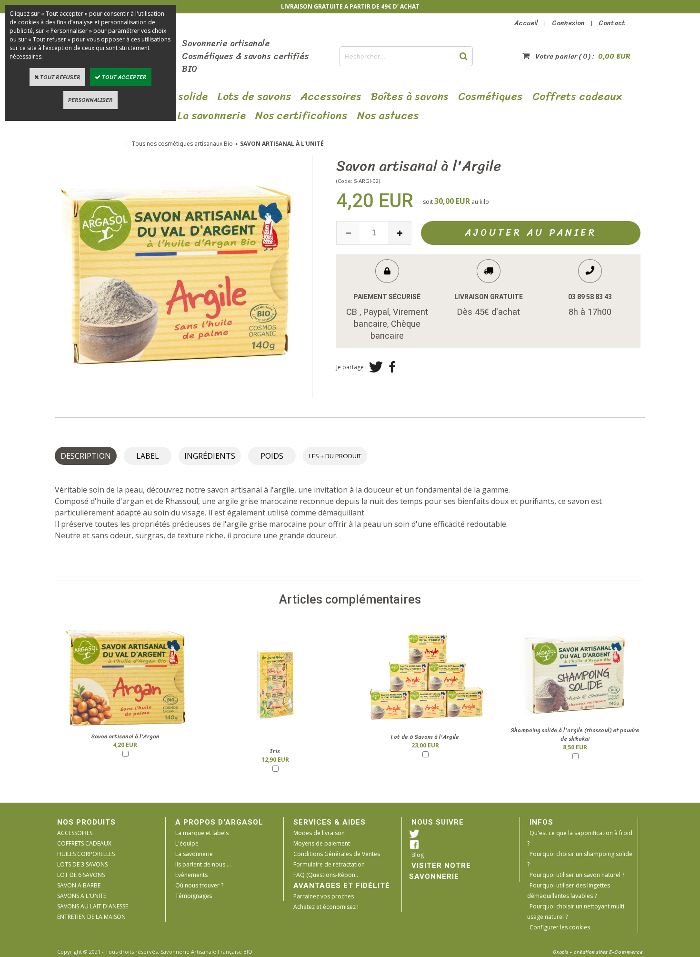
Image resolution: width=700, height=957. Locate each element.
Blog (417, 855)
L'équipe (187, 843)
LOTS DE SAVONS (254, 96)
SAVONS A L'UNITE (81, 896)
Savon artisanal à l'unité (282, 144)
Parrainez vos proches (323, 896)
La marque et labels (202, 833)
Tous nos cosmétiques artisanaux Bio (182, 144)
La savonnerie (194, 854)
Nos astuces (388, 115)
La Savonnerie (211, 115)
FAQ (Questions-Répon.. (325, 875)
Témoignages (193, 896)
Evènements (191, 875)
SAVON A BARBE (78, 885)
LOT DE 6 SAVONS (81, 875)
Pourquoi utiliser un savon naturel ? (577, 875)
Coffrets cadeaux (577, 96)
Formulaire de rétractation (329, 864)
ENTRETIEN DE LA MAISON (91, 917)
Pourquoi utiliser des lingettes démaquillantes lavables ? (568, 890)
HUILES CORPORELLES (86, 854)
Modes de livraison (319, 833)
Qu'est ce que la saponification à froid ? (579, 838)
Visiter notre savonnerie (440, 871)
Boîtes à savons (410, 96)
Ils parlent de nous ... (203, 864)
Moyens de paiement (321, 843)
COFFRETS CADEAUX (84, 843)
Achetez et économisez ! (326, 907)
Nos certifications (301, 115)
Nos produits (86, 822)
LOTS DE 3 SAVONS (82, 864)
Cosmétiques (490, 96)
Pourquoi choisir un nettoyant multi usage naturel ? (575, 911)
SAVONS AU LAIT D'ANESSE (92, 906)
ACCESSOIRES (74, 833)
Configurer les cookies (560, 927)
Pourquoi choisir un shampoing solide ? (579, 859)
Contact (612, 23)
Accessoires (330, 96)
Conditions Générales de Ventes (336, 854)
